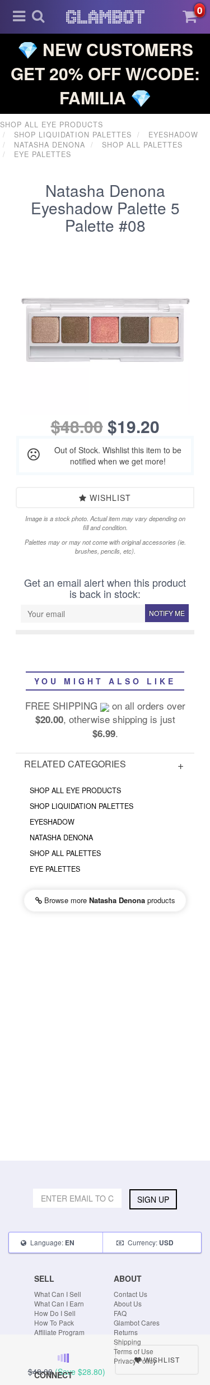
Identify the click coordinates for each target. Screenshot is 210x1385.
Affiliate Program (59, 1332)
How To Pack (54, 1322)
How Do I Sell (55, 1313)
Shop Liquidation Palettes (81, 806)
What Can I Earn (59, 1303)
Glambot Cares (137, 1322)
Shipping (127, 1341)
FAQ (120, 1313)
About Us (128, 1303)
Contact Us (130, 1294)
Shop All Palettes (65, 853)
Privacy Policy (135, 1360)
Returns (126, 1332)
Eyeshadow (52, 822)
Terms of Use (133, 1351)
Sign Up (153, 1199)
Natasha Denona (61, 837)
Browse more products (108, 900)
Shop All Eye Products (75, 790)
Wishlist (109, 497)
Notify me (167, 613)
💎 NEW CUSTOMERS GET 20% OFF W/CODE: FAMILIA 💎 (105, 73)
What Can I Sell (57, 1294)
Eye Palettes (55, 869)
